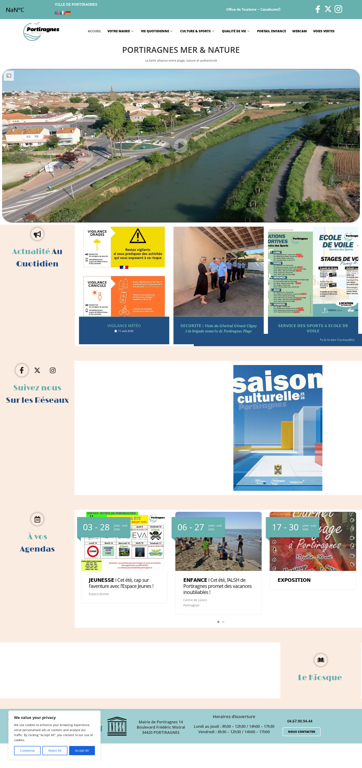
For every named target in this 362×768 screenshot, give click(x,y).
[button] (216, 622)
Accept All (82, 750)
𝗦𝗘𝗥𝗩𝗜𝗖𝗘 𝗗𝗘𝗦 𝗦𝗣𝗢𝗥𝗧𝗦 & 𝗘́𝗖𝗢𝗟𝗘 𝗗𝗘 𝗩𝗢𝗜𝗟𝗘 (313, 328)
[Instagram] (53, 370)
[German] (68, 13)
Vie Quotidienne (155, 31)
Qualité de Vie (234, 31)
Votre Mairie (118, 31)
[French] (62, 13)
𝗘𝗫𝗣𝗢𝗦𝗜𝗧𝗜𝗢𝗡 (199, 580)
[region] (54, 735)
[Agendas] (37, 519)
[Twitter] (37, 370)
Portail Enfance (271, 31)
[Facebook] (22, 370)
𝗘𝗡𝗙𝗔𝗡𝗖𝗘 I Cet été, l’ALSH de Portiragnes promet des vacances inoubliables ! (123, 586)
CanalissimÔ (270, 9)
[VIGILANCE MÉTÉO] (124, 272)
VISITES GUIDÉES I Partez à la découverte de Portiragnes (307, 587)
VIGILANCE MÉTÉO (124, 325)
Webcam (299, 31)
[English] (57, 13)
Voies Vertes (324, 31)
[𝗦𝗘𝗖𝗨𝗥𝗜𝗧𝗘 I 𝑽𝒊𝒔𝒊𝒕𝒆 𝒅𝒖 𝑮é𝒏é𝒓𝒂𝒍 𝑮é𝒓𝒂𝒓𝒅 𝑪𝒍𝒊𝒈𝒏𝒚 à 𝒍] (218, 272)
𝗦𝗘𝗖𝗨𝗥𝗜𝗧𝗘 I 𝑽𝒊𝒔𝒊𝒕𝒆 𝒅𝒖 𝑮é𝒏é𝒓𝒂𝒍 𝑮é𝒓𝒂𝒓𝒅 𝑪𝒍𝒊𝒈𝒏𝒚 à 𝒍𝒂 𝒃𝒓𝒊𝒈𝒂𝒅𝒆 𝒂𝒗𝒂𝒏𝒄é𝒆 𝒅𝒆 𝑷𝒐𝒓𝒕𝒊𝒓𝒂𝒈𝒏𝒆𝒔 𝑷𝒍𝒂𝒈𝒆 (218, 328)
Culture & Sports (195, 31)
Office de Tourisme (241, 9)
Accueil (94, 31)
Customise (27, 750)
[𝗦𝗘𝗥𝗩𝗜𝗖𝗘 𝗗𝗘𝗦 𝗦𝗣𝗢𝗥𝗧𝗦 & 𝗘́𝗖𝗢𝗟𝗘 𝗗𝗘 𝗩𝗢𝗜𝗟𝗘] (313, 272)
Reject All (54, 750)
